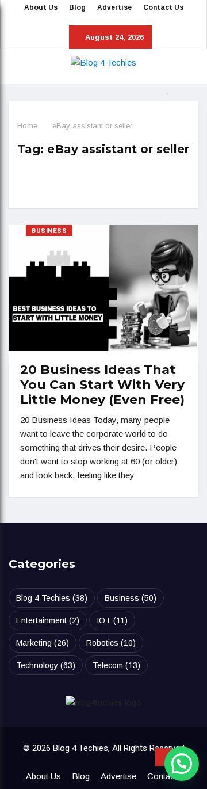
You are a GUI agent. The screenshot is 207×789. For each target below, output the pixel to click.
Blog (77, 7)
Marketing (42, 642)
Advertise (114, 7)
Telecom (116, 665)
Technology (45, 665)
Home (27, 125)
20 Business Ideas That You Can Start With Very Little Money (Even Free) (102, 384)
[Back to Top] (163, 757)
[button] (181, 763)
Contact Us (163, 7)
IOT (112, 620)
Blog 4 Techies (51, 598)
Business (49, 231)
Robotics (111, 642)
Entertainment (47, 620)
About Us (40, 7)
